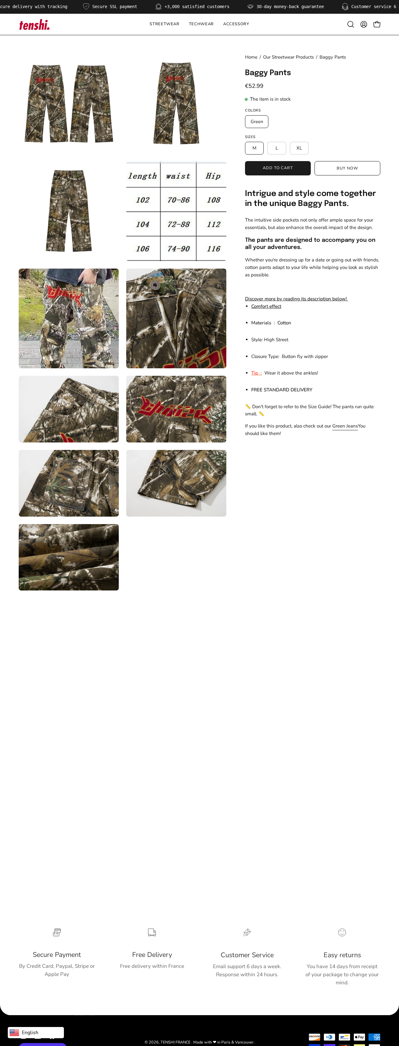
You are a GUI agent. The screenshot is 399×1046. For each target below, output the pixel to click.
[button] (201, 24)
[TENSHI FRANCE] (34, 24)
